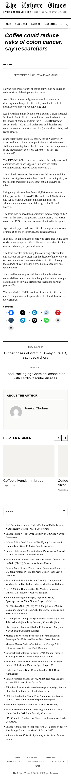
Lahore (36, 24)
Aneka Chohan (48, 75)
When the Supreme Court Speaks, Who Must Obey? (32, 704)
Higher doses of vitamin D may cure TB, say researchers (35, 355)
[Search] (66, 24)
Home (7, 24)
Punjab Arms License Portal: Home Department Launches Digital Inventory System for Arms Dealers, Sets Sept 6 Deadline (35, 571)
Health (7, 64)
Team (37, 766)
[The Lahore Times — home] (35, 5)
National (51, 24)
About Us (32, 757)
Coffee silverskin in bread (23, 480)
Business (21, 24)
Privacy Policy (14, 762)
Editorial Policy (37, 762)
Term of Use (50, 757)
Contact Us (58, 762)
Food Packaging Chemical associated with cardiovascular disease (35, 376)
